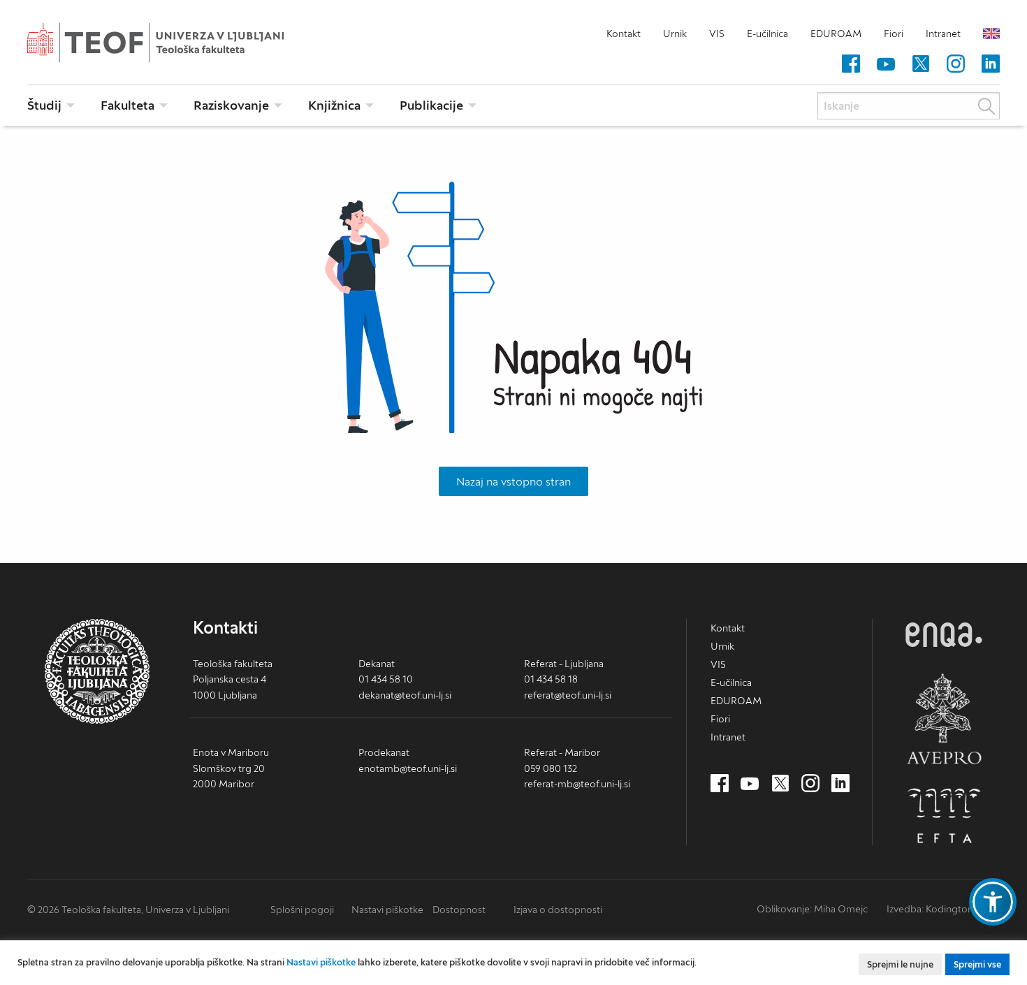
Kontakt (623, 33)
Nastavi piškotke (387, 909)
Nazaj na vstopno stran (513, 481)
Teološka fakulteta (177, 42)
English (991, 33)
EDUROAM (835, 33)
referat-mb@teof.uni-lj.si (577, 784)
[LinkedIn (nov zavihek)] (991, 64)
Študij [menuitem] (44, 105)
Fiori (893, 33)
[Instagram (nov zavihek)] (956, 64)
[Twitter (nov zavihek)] (921, 64)
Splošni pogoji (302, 909)
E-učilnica (767, 33)
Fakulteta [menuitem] (127, 105)
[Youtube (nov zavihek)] (886, 64)
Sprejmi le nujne (900, 964)
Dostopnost (459, 909)
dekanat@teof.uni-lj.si (404, 695)
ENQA (943, 634)
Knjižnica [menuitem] (334, 105)
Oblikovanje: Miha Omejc (812, 909)
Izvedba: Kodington (930, 909)
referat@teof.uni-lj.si (567, 695)
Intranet (943, 33)
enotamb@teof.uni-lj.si (407, 768)
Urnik (675, 33)
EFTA (943, 816)
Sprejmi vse (977, 964)
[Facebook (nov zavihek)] (851, 64)
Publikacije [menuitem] (431, 105)
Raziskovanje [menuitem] (231, 105)
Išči (986, 106)
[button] (993, 902)
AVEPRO (943, 718)
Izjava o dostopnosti (558, 909)
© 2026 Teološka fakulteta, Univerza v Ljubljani (128, 909)
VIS (716, 33)
